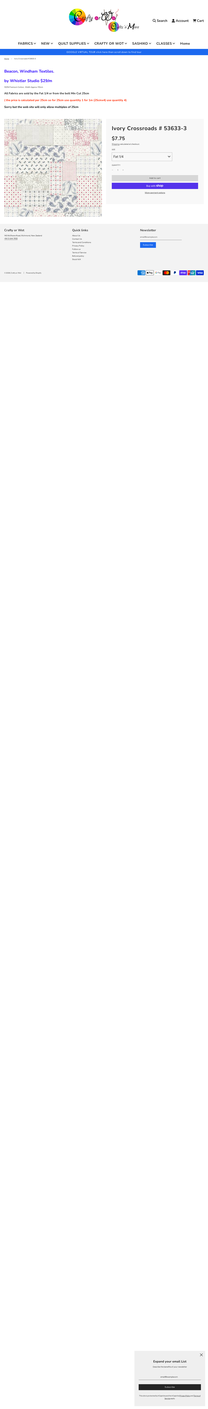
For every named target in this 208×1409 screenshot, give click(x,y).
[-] (112, 170)
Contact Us (77, 239)
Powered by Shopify (33, 273)
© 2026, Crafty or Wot (12, 273)
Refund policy (78, 256)
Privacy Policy (78, 246)
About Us (76, 235)
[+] (123, 170)
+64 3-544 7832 (11, 238)
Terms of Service (79, 252)
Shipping (115, 144)
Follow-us (76, 249)
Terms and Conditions (81, 242)
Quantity (116, 165)
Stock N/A (76, 259)
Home (185, 43)
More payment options (155, 192)
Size (113, 150)
